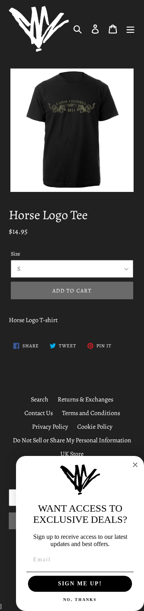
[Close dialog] (135, 465)
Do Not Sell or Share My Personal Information (72, 440)
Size (15, 254)
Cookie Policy (94, 426)
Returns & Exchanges (85, 399)
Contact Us (38, 413)
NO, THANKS (80, 599)
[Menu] (130, 29)
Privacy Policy (50, 426)
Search (39, 399)
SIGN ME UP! (80, 584)
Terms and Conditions (91, 413)
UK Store (72, 454)
